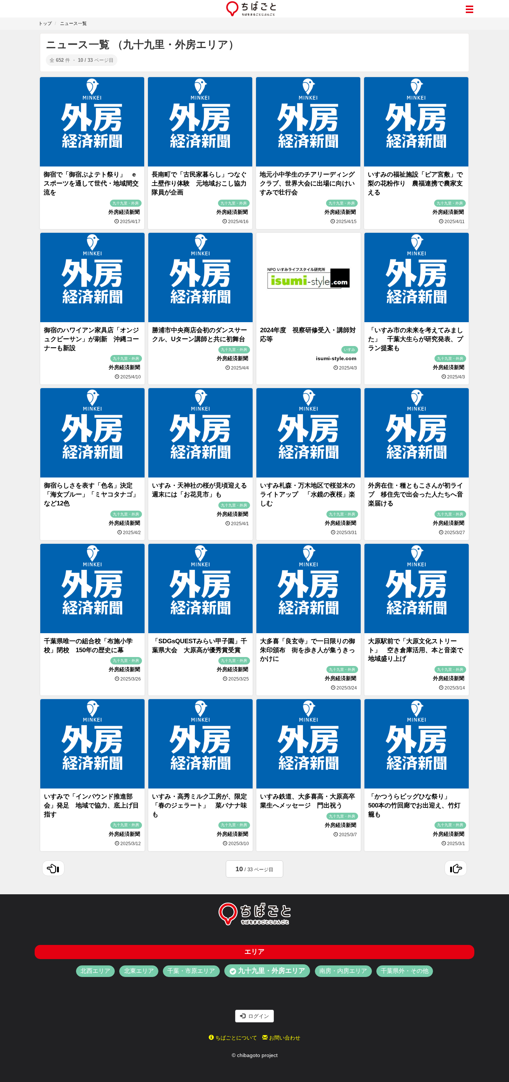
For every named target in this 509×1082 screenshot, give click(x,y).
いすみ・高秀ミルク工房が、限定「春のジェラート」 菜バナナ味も (199, 805)
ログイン (257, 1016)
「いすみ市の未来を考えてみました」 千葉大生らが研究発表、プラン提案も (415, 339)
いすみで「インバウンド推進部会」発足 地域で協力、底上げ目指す (91, 805)
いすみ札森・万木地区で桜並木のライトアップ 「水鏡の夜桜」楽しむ (307, 494)
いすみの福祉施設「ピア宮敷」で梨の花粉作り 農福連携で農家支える (415, 183)
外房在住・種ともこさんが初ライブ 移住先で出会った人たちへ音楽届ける (415, 494)
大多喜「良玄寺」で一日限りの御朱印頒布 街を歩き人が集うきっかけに (307, 650)
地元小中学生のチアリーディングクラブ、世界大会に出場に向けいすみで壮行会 (307, 183)
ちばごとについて (235, 1038)
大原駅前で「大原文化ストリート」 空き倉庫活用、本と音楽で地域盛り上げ (415, 650)
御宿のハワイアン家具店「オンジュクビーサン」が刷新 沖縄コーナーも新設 (91, 339)
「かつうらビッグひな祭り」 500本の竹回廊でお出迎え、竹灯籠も (414, 805)
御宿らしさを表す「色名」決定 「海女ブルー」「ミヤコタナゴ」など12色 (91, 494)
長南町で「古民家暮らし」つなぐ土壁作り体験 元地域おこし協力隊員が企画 (199, 183)
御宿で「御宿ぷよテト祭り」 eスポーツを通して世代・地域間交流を (91, 183)
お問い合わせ (284, 1038)
